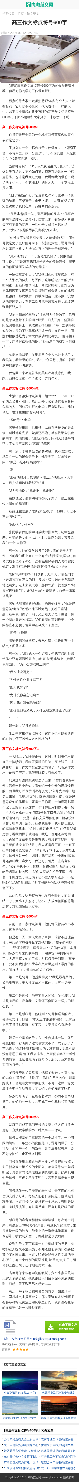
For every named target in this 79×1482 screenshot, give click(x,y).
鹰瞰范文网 (34, 1477)
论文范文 (33, 13)
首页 (21, 13)
